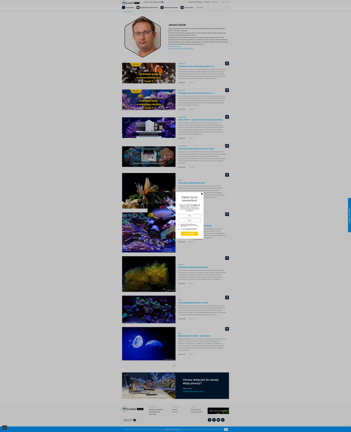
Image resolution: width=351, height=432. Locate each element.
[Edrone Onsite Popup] (175, 216)
